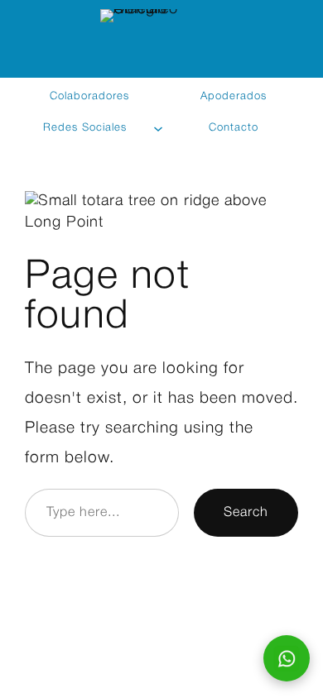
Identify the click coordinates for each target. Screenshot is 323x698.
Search (246, 512)
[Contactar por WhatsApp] (286, 658)
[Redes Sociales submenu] (159, 128)
